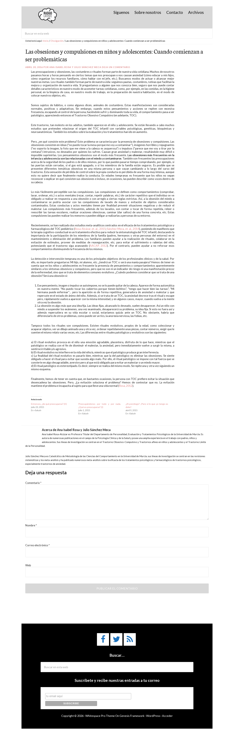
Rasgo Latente (48, 17)
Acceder (167, 715)
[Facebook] (103, 639)
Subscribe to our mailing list (62, 690)
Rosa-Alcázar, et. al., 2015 (90, 228)
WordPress (153, 715)
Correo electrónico (37, 545)
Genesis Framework (132, 715)
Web (28, 565)
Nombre (31, 525)
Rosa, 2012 (125, 385)
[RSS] (130, 639)
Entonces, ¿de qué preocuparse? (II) (49, 404)
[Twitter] (116, 639)
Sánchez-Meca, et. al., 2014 (123, 228)
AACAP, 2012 (98, 245)
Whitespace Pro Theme (100, 715)
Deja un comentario (116, 67)
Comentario (33, 482)
